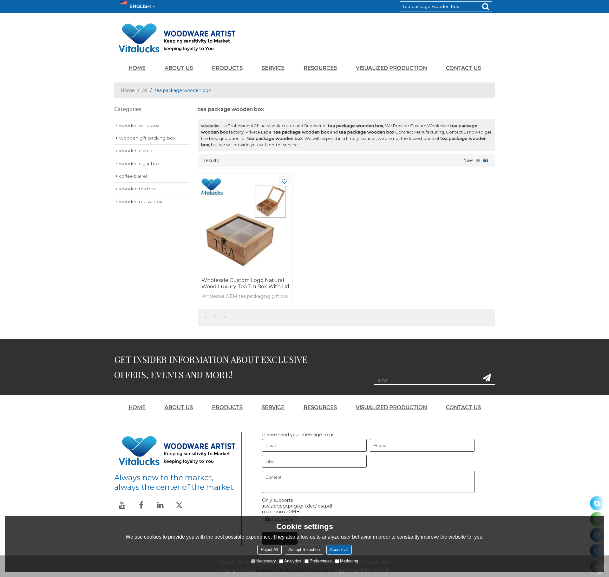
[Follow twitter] (179, 505)
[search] (485, 6)
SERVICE (273, 68)
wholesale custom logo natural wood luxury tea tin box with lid (245, 283)
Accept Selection (304, 549)
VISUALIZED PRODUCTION (391, 68)
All (144, 90)
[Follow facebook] (141, 505)
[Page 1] (206, 317)
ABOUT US (179, 68)
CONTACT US (463, 68)
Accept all (339, 549)
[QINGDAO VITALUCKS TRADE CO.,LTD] (304, 38)
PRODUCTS (227, 68)
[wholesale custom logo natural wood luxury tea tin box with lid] (245, 224)
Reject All (269, 549)
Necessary (266, 561)
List (478, 160)
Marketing (349, 561)
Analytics (292, 561)
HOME (137, 68)
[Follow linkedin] (160, 505)
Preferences (321, 561)
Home (128, 90)
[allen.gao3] (597, 503)
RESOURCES (320, 68)
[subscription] (487, 377)
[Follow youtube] (122, 505)
